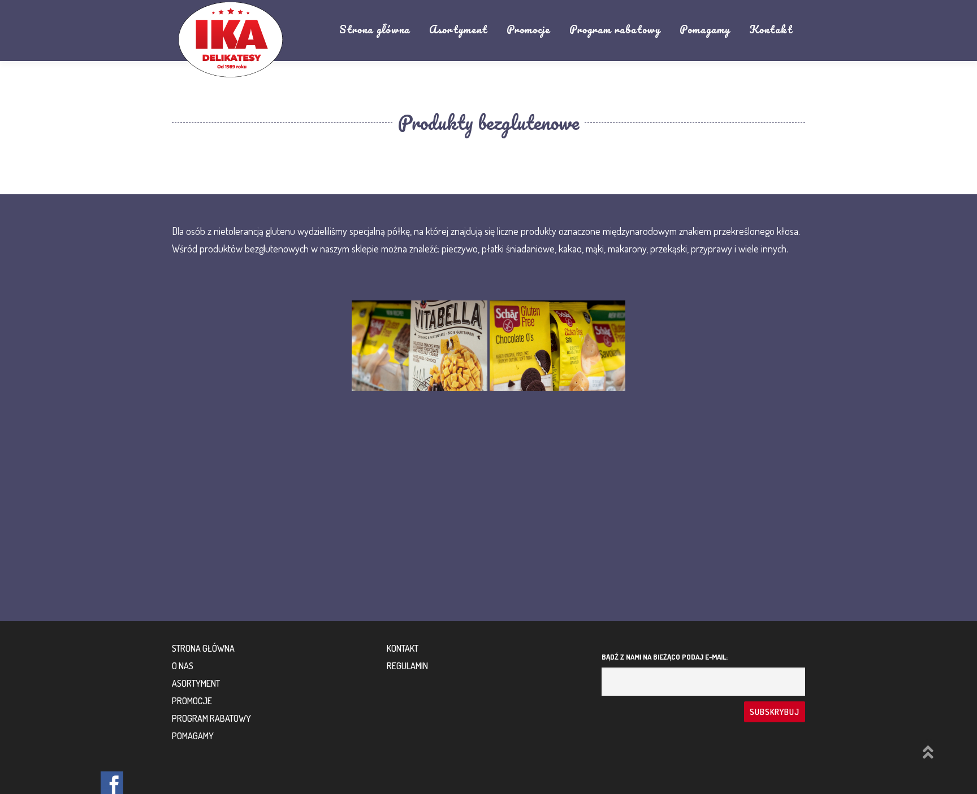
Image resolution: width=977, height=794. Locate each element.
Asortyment (458, 29)
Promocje (528, 29)
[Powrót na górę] (929, 754)
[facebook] (112, 783)
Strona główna (374, 29)
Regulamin (407, 665)
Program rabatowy (614, 29)
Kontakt (771, 29)
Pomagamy (705, 29)
